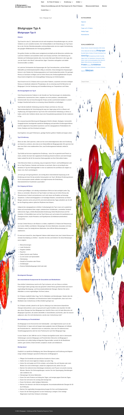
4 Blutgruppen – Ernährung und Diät (23, 6)
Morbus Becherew (88, 62)
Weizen (89, 70)
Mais (99, 60)
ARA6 (100, 47)
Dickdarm (91, 53)
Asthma (82, 50)
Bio (90, 50)
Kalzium (82, 60)
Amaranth (91, 47)
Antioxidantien (96, 47)
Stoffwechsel (92, 67)
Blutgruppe (100, 50)
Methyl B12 (102, 60)
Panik (100, 62)
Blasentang (94, 50)
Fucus (104, 53)
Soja (89, 67)
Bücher (104, 6)
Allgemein (83, 22)
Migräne (82, 62)
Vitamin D (83, 70)
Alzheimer (86, 47)
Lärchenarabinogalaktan (93, 60)
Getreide (98, 55)
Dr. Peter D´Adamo (53, 2)
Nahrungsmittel (96, 62)
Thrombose (98, 67)
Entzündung (100, 53)
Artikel (78, 2)
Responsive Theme (48, 411)
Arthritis (103, 47)
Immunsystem (99, 58)
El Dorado (96, 53)
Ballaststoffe (87, 50)
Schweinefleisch (84, 67)
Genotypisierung (92, 55)
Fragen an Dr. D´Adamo (87, 28)
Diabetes (87, 53)
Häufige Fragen (85, 31)
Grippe (82, 58)
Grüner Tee (86, 58)
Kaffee (103, 58)
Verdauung (103, 67)
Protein (84, 65)
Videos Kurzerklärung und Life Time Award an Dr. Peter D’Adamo (61, 6)
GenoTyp (85, 56)
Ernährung (67, 2)
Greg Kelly (102, 55)
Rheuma (89, 64)
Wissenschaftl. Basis (92, 6)
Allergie (82, 47)
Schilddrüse (96, 65)
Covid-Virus (45, 10)
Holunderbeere (92, 58)
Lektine (86, 60)
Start (42, 2)
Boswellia (83, 53)
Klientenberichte (85, 34)
